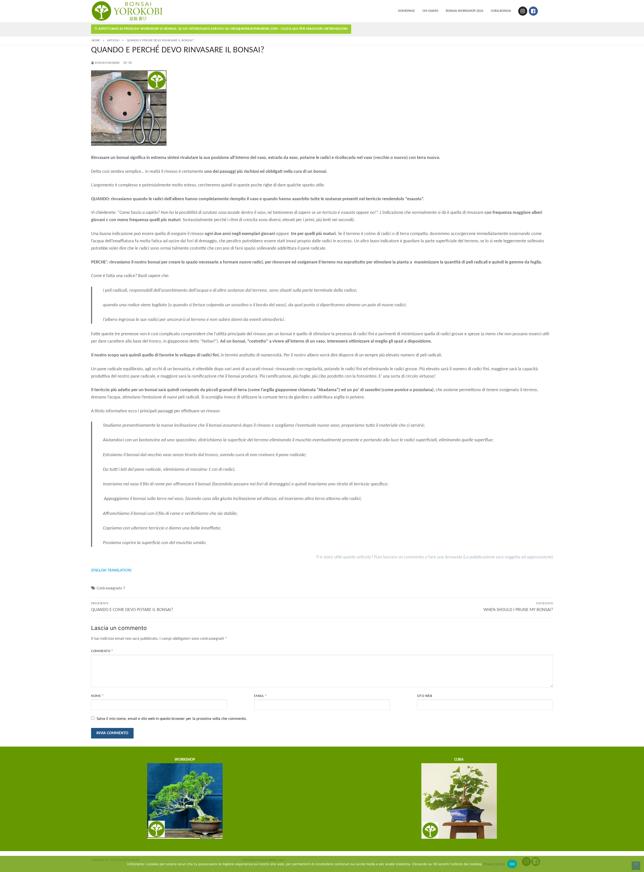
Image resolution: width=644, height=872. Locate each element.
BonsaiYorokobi (107, 62)
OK (512, 864)
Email (260, 696)
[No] (636, 865)
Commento (102, 651)
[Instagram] (522, 11)
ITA (129, 62)
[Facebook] (533, 11)
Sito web (424, 696)
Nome (97, 696)
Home (96, 40)
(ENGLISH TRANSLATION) (111, 570)
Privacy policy (494, 864)
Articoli (113, 40)
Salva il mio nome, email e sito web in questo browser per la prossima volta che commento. (172, 719)
